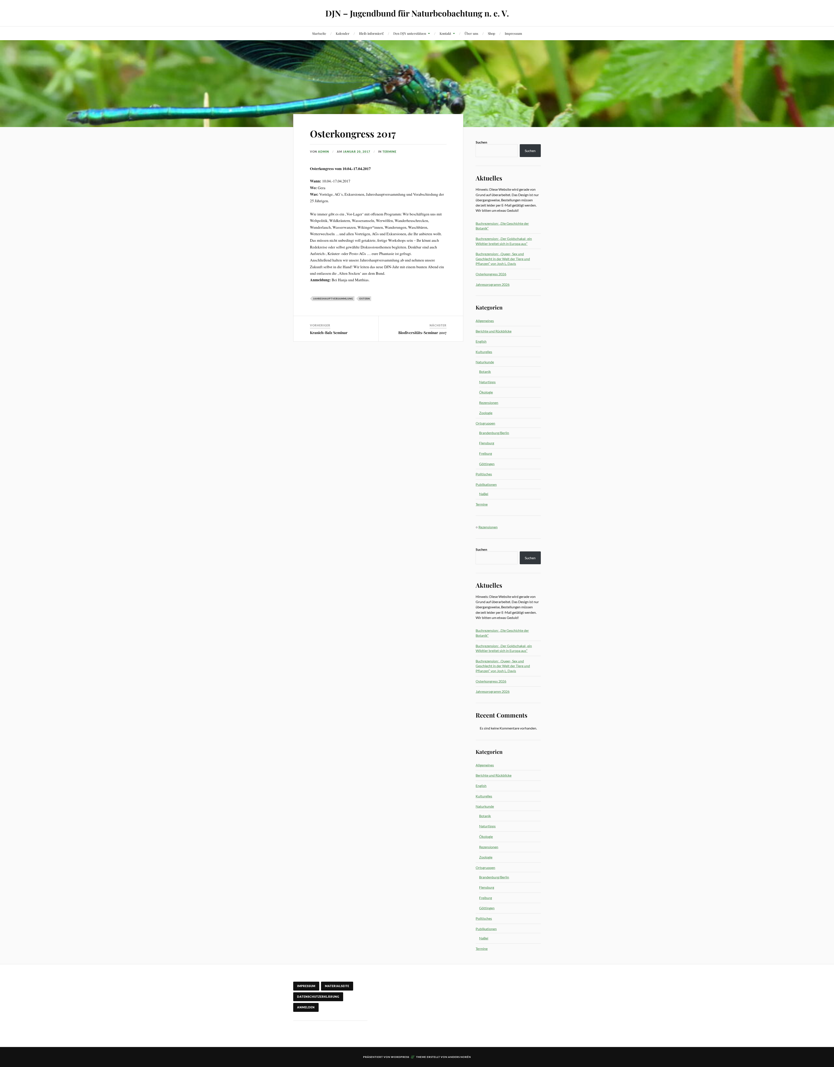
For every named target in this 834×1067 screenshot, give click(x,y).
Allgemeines (485, 321)
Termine (389, 151)
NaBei (483, 494)
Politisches (484, 474)
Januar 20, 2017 (356, 151)
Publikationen (486, 484)
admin (323, 151)
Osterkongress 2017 (353, 133)
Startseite (319, 33)
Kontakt (445, 33)
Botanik (485, 371)
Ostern (364, 298)
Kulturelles (484, 352)
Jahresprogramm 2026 (493, 284)
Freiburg (485, 453)
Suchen (481, 142)
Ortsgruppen (485, 423)
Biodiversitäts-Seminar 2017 (422, 332)
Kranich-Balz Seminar (329, 332)
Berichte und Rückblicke (493, 331)
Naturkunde (485, 362)
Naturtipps (487, 382)
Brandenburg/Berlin (494, 433)
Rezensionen (488, 402)
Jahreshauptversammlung (333, 298)
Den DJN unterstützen (409, 33)
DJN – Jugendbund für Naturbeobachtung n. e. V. (417, 13)
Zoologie (485, 413)
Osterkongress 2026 (491, 274)
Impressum (513, 33)
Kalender (342, 33)
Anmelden (306, 1007)
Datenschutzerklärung (318, 996)
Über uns (471, 33)
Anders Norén (459, 1057)
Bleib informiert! (371, 33)
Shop (491, 33)
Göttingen (487, 464)
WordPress (400, 1057)
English (481, 341)
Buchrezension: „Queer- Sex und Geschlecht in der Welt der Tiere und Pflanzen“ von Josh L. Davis (503, 259)
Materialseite (337, 986)
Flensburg (486, 443)
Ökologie (486, 392)
